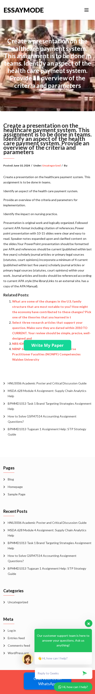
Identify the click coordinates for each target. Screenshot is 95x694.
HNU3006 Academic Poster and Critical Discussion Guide (47, 383)
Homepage (15, 487)
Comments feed (19, 645)
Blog (11, 479)
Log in (12, 630)
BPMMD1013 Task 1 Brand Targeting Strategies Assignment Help (49, 406)
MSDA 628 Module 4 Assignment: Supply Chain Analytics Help (47, 393)
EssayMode (24, 10)
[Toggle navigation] (86, 10)
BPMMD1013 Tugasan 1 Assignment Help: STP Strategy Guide (47, 431)
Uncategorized (51, 165)
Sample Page (16, 494)
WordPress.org (18, 653)
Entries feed (16, 638)
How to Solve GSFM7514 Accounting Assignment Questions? (42, 418)
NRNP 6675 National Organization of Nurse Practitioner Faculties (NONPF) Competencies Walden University (46, 354)
